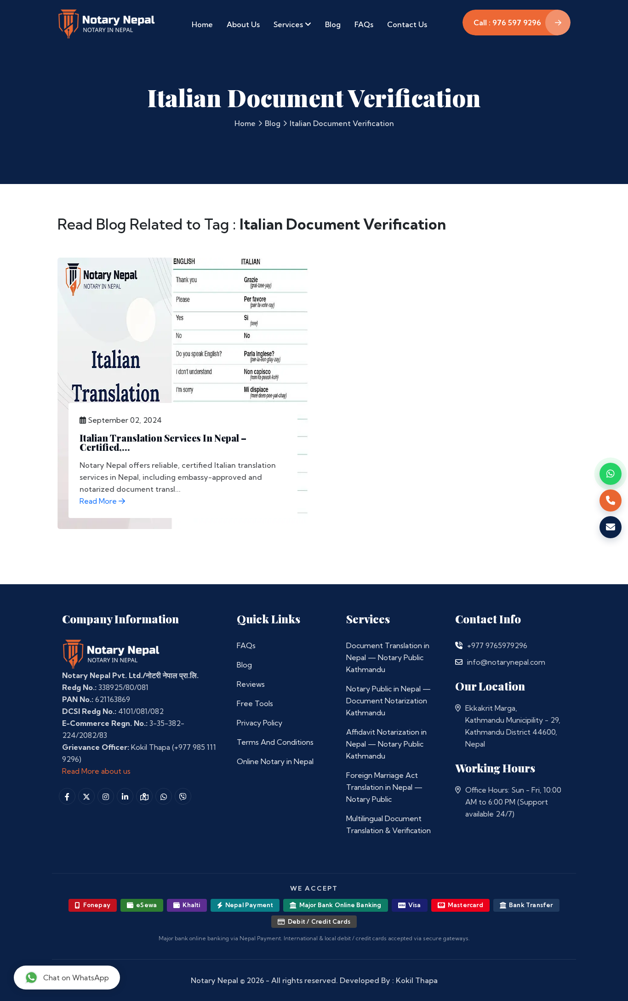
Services (289, 24)
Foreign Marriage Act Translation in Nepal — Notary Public (384, 787)
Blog (333, 24)
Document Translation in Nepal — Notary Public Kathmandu (387, 657)
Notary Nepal (214, 980)
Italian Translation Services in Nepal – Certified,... (163, 442)
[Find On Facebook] (67, 796)
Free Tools (255, 703)
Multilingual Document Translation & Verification (388, 824)
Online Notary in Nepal (275, 761)
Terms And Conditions (275, 742)
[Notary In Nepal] (111, 653)
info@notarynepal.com (506, 662)
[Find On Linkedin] (125, 796)
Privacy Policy (259, 722)
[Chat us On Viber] (183, 796)
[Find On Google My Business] (144, 796)
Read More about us (96, 771)
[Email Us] (458, 662)
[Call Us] (458, 645)
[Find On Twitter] (86, 796)
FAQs (363, 24)
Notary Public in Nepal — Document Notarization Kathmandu (388, 700)
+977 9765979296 (497, 645)
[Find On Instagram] (105, 796)
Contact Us (407, 24)
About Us (243, 24)
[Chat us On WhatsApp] (163, 796)
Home (202, 24)
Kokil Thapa (417, 980)
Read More (99, 501)
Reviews (251, 684)
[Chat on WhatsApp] (610, 474)
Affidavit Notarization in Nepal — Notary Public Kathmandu (386, 743)
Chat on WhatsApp (76, 977)
